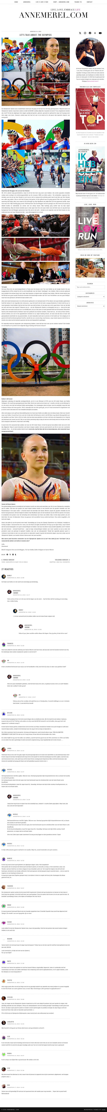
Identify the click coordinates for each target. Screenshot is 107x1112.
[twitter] (80, 33)
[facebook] (90, 33)
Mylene (9, 713)
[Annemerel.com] (53, 13)
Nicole (9, 769)
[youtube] (100, 33)
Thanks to (78, 2)
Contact (89, 2)
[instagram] (85, 33)
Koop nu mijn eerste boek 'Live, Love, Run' (90, 249)
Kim (8, 1085)
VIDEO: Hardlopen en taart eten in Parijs (15, 561)
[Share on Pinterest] (13, 554)
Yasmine (10, 886)
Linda (9, 748)
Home (16, 2)
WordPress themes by (94, 1109)
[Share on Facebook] (7, 554)
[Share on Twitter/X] (10, 554)
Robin (9, 1053)
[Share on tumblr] (15, 554)
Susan (9, 922)
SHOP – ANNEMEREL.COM (61, 2)
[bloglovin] (95, 33)
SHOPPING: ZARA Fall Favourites (60, 561)
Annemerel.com (13, 1109)
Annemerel (27, 2)
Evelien (10, 997)
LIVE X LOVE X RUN (42, 2)
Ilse (8, 1068)
